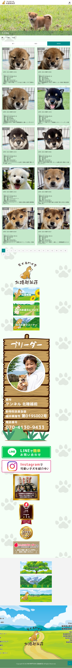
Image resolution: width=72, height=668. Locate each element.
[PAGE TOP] (70, 663)
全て (13, 43)
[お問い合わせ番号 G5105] (53, 98)
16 (65, 250)
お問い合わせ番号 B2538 (9, 231)
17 (3, 254)
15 (60, 250)
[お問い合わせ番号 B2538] (18, 218)
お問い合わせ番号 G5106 (10, 72)
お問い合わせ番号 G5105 (45, 112)
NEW (36, 43)
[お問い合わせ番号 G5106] (18, 58)
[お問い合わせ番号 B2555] (53, 178)
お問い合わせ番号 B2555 (44, 192)
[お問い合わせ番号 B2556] (53, 138)
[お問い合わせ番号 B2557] (18, 98)
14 (56, 250)
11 (43, 250)
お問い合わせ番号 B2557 (9, 112)
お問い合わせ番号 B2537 (44, 231)
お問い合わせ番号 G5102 (9, 192)
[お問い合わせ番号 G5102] (18, 178)
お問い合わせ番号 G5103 (10, 152)
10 (39, 250)
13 (52, 250)
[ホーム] (2, 37)
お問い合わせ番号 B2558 (44, 72)
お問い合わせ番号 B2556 (44, 152)
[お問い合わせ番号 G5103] (18, 138)
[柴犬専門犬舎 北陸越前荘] (12, 2)
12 (47, 250)
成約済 (58, 43)
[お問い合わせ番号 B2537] (53, 218)
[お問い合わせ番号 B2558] (53, 58)
